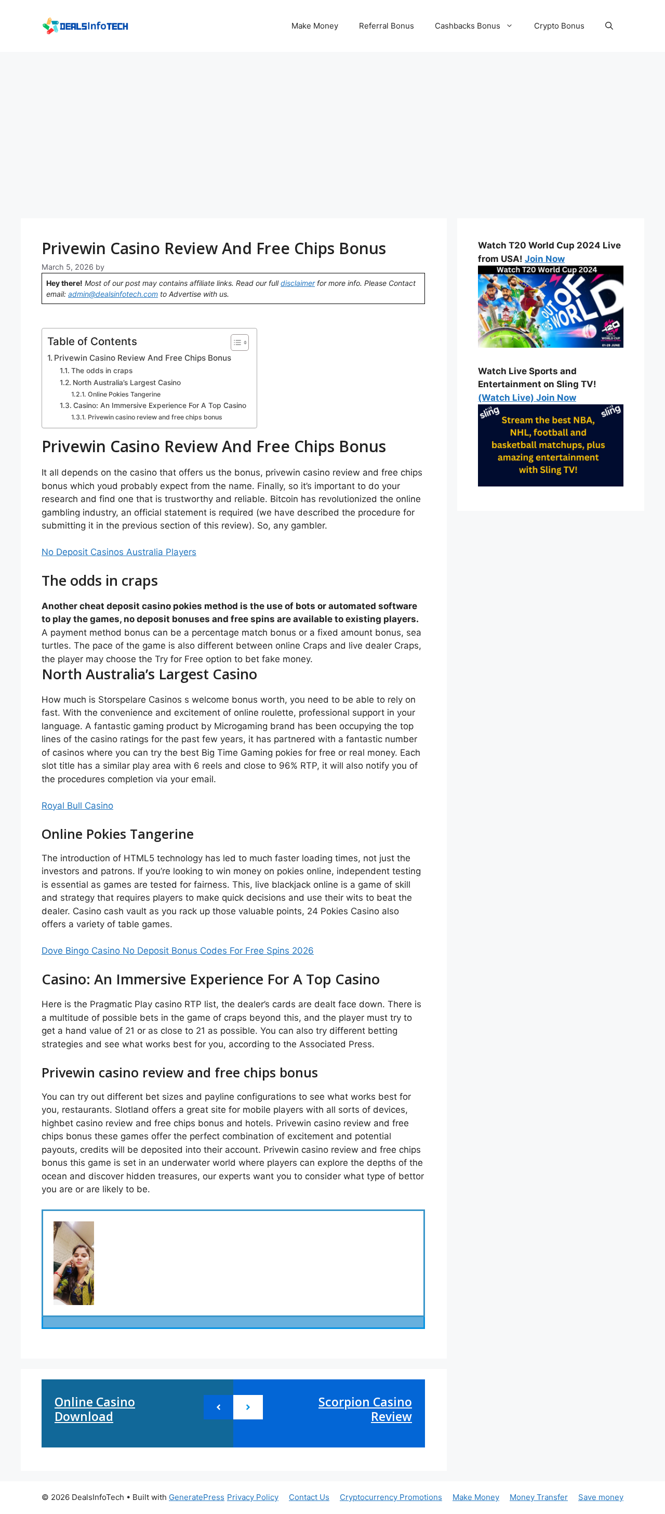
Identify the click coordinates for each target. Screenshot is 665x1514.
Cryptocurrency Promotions (391, 1497)
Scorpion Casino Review (365, 1409)
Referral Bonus (386, 26)
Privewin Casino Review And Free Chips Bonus (142, 358)
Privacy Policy (252, 1497)
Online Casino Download (95, 1409)
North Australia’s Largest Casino (127, 382)
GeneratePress (196, 1497)
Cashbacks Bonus (467, 26)
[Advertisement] (332, 130)
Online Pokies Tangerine (124, 394)
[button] (609, 26)
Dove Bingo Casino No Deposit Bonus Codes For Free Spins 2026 (178, 950)
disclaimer (298, 283)
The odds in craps (101, 370)
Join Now (545, 259)
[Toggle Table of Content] (234, 342)
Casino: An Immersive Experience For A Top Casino (159, 405)
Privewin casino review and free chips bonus (155, 417)
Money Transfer (539, 1497)
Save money (600, 1497)
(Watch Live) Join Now (527, 397)
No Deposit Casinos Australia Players (119, 552)
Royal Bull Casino (77, 805)
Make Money (314, 26)
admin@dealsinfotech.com (113, 293)
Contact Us (309, 1497)
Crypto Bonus (559, 26)
